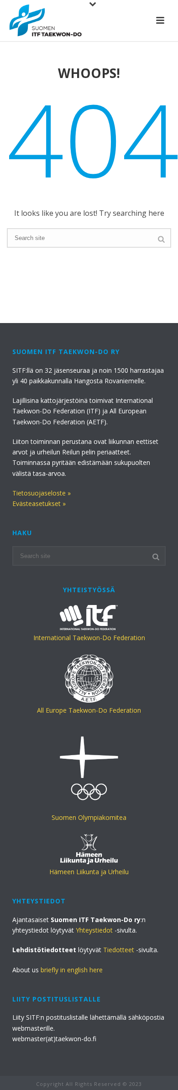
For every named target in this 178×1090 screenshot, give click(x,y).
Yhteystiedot (94, 930)
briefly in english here (72, 969)
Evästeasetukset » (39, 503)
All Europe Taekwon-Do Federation (89, 710)
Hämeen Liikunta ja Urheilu (89, 871)
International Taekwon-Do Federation (89, 637)
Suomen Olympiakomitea (89, 817)
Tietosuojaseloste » (41, 493)
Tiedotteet (118, 949)
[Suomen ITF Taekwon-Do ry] (45, 20)
